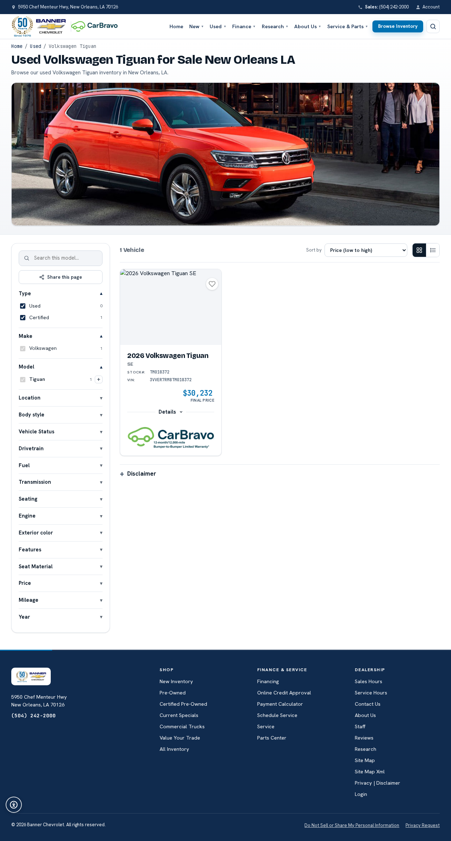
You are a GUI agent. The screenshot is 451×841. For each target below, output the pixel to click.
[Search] (26, 258)
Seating (28, 498)
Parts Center (271, 738)
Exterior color (36, 532)
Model (26, 366)
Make (25, 336)
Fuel (24, 465)
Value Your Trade (180, 738)
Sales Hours (368, 681)
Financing (268, 681)
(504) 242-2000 (33, 715)
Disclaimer (141, 473)
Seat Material (35, 566)
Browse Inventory (398, 26)
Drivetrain (31, 448)
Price (25, 583)
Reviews (364, 738)
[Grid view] (419, 250)
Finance (244, 26)
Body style (31, 414)
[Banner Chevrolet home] (38, 26)
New (196, 26)
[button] (170, 438)
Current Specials (179, 715)
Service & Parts (347, 26)
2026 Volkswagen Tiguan (168, 359)
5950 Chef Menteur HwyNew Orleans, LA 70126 (39, 701)
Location (30, 397)
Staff (360, 726)
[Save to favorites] (212, 284)
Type (25, 293)
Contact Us (368, 704)
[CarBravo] (96, 26)
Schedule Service (277, 715)
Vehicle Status (36, 431)
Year (24, 616)
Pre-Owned (173, 693)
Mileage (28, 599)
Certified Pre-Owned (183, 704)
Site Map (365, 760)
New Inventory (176, 681)
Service (265, 726)
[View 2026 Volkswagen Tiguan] (170, 307)
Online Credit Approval (284, 693)
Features (30, 549)
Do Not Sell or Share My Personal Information (351, 825)
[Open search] (433, 26)
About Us (307, 26)
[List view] (432, 250)
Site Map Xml (370, 771)
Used (218, 26)
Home (176, 26)
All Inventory (174, 749)
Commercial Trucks (182, 726)
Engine (27, 515)
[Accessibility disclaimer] (14, 805)
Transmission (35, 481)
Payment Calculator (280, 704)
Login (361, 794)
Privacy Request (423, 825)
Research (275, 26)
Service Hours (371, 693)
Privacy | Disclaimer (377, 783)
